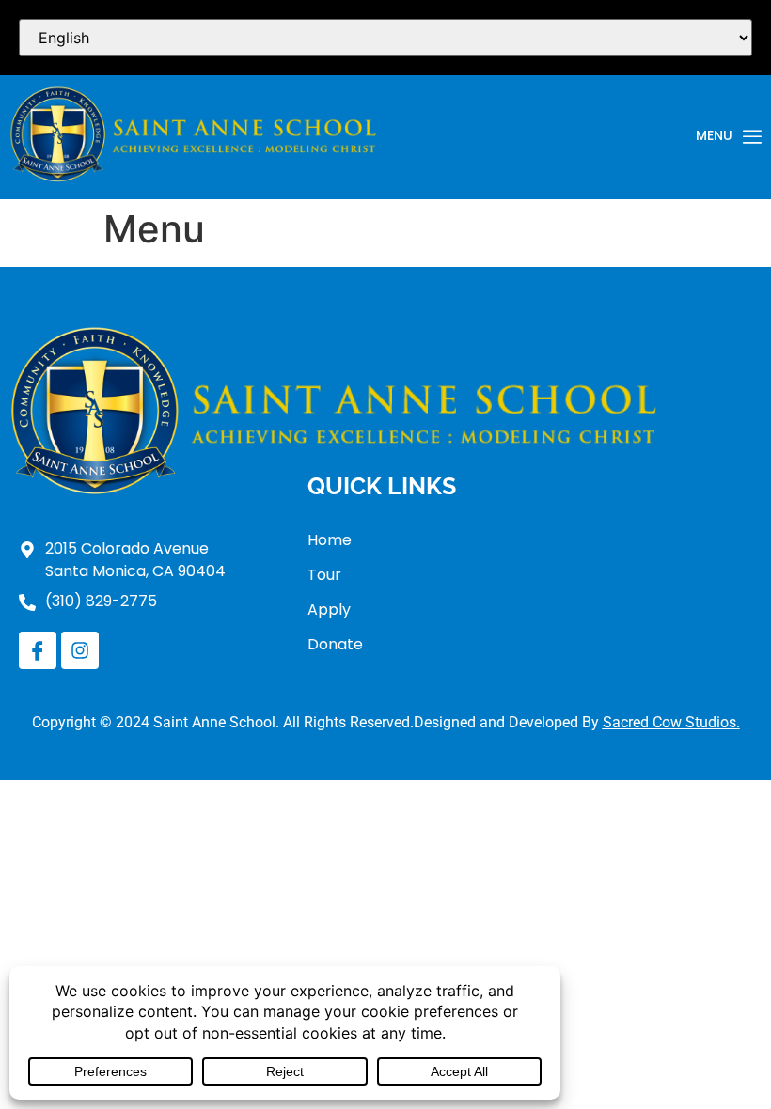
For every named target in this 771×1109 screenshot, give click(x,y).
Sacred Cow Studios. (671, 722)
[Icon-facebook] (37, 650)
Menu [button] (714, 136)
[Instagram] (80, 650)
